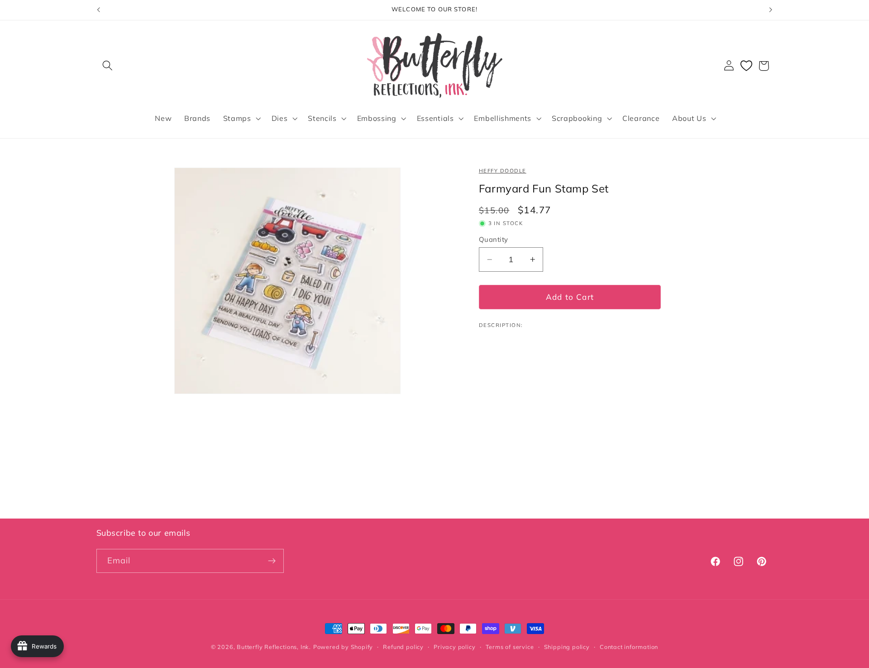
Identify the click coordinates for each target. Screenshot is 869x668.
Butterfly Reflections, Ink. (274, 646)
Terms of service (510, 646)
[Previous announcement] (98, 10)
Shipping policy (567, 646)
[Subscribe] (271, 561)
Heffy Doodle (502, 170)
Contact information (629, 646)
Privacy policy (454, 646)
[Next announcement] (771, 10)
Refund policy (403, 646)
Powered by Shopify (343, 646)
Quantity (493, 239)
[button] (107, 65)
